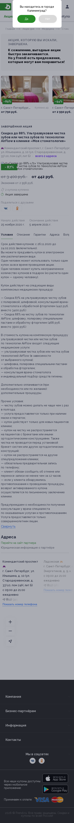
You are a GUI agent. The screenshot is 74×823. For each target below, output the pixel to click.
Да (26, 18)
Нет (47, 18)
